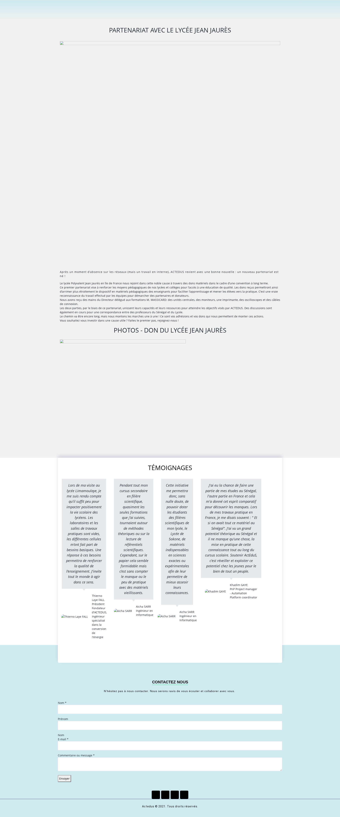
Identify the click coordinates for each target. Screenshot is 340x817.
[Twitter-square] (165, 795)
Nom (62, 703)
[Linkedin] (175, 795)
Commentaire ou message (76, 755)
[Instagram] (184, 795)
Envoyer (64, 778)
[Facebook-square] (156, 795)
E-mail (63, 739)
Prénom (63, 719)
